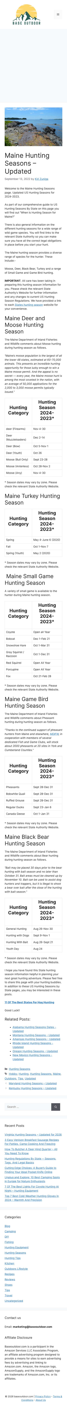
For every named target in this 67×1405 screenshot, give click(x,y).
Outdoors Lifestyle (16, 1268)
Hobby (13, 1073)
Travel (8, 1295)
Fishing (9, 1242)
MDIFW (54, 734)
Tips (20, 1078)
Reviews (10, 1279)
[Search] (55, 1107)
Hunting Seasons (19, 1069)
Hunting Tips (13, 1258)
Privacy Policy (43, 1396)
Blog (7, 1226)
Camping (10, 1231)
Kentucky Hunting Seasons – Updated (32, 1088)
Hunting (24, 1073)
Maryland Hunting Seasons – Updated (33, 1083)
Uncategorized (14, 1300)
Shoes (8, 1284)
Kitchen (9, 1263)
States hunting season (29, 304)
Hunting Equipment (17, 1247)
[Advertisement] (33, 64)
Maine (57, 1073)
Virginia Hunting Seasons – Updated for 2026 (33, 1134)
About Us (41, 1400)
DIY (7, 1236)
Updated (30, 1078)
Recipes (9, 1274)
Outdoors (10, 1078)
